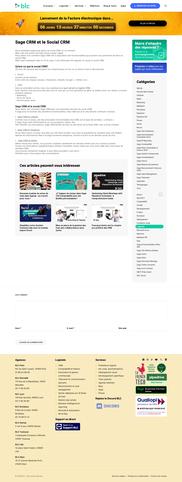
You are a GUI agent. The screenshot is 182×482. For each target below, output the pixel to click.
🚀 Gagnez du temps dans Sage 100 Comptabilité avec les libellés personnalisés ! (71, 196)
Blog (100, 386)
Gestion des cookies (159, 476)
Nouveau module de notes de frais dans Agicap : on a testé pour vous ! (34, 196)
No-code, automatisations (110, 369)
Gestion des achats (67, 400)
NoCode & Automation (68, 410)
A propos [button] (48, 6)
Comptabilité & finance (69, 369)
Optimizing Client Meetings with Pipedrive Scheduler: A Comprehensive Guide (107, 196)
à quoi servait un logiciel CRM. (76, 88)
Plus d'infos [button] (147, 23)
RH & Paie (62, 414)
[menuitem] (49, 6)
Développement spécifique (111, 376)
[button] (166, 6)
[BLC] (22, 5)
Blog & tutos (110, 6)
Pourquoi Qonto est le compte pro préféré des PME (106, 226)
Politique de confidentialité (138, 476)
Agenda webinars (106, 382)
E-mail (70, 328)
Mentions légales (118, 476)
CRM (60, 365)
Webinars (95, 6)
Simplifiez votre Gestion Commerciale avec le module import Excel (34, 228)
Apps (123, 6)
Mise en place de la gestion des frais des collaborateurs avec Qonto (71, 228)
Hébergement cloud (107, 372)
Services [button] (79, 6)
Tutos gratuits (104, 379)
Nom (18, 328)
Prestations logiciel (107, 365)
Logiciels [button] (63, 6)
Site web (122, 328)
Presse (101, 393)
